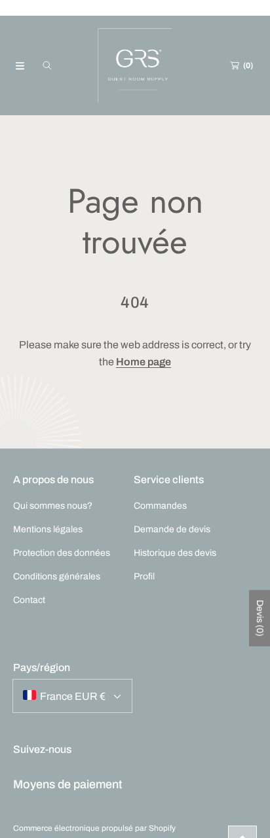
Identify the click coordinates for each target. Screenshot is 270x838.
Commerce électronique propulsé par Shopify (94, 828)
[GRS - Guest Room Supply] (135, 65)
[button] (19, 65)
